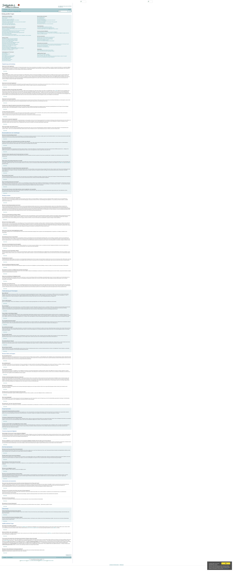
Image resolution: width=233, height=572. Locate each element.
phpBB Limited (61, 162)
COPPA (56, 90)
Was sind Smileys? (5, 54)
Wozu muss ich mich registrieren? (7, 17)
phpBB (33, 559)
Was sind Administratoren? (41, 17)
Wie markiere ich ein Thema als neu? (7, 49)
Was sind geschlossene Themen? (7, 59)
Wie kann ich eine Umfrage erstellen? (7, 41)
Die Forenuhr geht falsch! (6, 29)
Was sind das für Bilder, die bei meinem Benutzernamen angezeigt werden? (13, 32)
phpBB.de (68, 162)
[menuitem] (9, 9)
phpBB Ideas (49, 533)
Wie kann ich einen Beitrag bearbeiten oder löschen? (10, 39)
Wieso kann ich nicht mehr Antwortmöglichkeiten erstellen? (10, 42)
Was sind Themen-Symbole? (6, 60)
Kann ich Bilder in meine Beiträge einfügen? (8, 55)
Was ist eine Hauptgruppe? (41, 22)
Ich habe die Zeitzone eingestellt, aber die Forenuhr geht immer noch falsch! (13, 30)
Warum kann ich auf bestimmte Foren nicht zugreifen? (10, 44)
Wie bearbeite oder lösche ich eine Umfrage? (8, 43)
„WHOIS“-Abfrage (7, 540)
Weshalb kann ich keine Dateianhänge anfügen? (9, 45)
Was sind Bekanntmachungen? (6, 57)
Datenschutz (226, 568)
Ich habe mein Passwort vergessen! (7, 22)
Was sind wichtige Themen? (6, 58)
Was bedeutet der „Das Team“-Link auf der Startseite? (45, 23)
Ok (225, 563)
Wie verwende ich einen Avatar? (7, 33)
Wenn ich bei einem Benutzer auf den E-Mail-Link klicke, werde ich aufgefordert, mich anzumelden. (16, 35)
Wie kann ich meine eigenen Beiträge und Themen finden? (45, 40)
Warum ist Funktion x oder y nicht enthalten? (43, 55)
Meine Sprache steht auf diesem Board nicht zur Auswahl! (10, 31)
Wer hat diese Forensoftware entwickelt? (43, 54)
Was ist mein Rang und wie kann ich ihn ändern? (9, 34)
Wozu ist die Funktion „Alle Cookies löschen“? (9, 24)
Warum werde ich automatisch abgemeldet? (8, 23)
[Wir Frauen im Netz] (11, 6)
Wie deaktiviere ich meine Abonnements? (43, 46)
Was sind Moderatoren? (40, 18)
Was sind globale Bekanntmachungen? (8, 56)
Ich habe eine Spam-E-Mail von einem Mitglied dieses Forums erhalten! (47, 28)
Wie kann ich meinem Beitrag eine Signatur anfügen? (10, 40)
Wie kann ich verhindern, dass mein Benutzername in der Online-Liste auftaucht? (14, 28)
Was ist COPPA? (4, 18)
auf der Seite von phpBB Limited (33, 527)
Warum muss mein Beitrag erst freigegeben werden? (10, 48)
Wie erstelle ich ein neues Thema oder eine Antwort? (10, 38)
